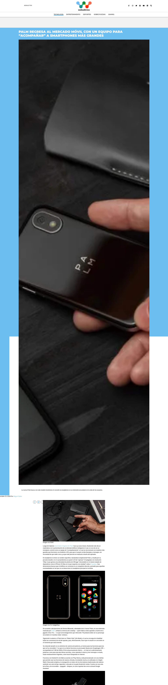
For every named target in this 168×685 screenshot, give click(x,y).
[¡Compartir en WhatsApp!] (42, 502)
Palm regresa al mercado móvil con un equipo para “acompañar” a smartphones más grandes (71, 33)
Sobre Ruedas (99, 14)
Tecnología (58, 14)
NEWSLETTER (28, 5)
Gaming (111, 14)
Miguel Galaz (18, 496)
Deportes (87, 14)
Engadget (94, 564)
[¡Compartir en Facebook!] (34, 502)
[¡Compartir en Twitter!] (38, 502)
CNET (53, 630)
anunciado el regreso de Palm (64, 546)
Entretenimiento (73, 14)
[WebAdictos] (84, 6)
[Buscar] (151, 5)
